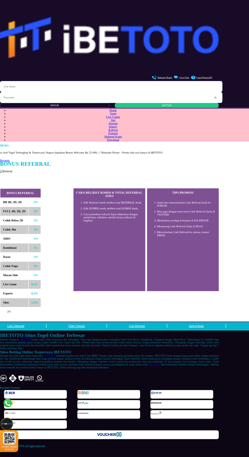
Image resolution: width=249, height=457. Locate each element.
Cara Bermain (137, 325)
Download (113, 139)
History (113, 126)
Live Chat (184, 77)
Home (113, 110)
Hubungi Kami (164, 77)
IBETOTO (25, 339)
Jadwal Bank (196, 325)
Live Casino (113, 116)
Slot (113, 120)
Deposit (113, 123)
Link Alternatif (15, 325)
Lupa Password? (204, 77)
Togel (113, 113)
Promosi (113, 133)
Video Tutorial (76, 325)
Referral (113, 130)
